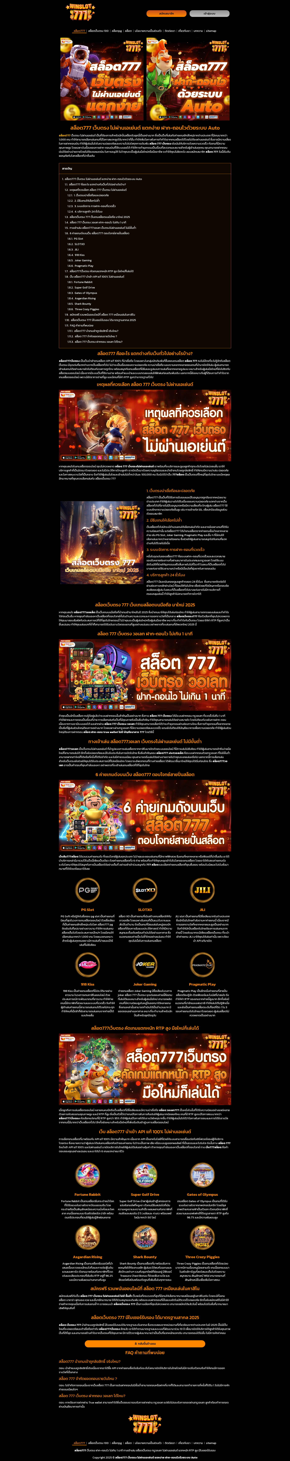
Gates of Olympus (86, 293)
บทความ (198, 31)
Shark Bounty (83, 304)
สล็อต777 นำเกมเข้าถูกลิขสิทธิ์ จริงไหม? (96, 331)
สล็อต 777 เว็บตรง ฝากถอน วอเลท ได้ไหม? (98, 342)
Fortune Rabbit (83, 282)
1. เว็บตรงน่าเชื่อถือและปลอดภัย (91, 195)
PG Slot (78, 239)
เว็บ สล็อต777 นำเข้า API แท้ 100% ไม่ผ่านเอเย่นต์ (97, 277)
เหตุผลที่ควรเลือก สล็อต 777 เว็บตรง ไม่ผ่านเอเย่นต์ (98, 190)
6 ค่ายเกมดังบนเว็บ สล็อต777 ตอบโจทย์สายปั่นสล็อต (99, 233)
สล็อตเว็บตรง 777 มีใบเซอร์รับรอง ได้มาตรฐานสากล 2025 (103, 320)
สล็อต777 (79, 31)
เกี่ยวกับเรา (184, 31)
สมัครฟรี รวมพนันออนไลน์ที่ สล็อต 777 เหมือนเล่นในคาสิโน (102, 315)
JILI (77, 249)
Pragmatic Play (84, 266)
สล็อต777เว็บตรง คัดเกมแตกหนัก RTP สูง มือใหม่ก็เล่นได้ (102, 271)
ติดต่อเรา (170, 31)
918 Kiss (80, 255)
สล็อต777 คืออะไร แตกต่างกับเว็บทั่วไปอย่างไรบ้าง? (97, 184)
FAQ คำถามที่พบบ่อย (81, 325)
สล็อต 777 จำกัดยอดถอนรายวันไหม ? (96, 336)
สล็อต (128, 31)
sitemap (211, 31)
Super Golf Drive (85, 287)
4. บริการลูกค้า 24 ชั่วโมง (88, 211)
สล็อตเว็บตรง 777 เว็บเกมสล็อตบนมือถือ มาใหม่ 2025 (100, 217)
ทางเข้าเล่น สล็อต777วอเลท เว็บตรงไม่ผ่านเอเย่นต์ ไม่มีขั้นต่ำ (103, 228)
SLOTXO (80, 244)
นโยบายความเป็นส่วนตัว (148, 31)
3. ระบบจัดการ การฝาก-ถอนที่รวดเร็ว (95, 206)
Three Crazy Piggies (87, 309)
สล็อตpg (117, 31)
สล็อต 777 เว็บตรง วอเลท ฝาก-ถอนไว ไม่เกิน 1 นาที (98, 222)
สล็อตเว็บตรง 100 (98, 31)
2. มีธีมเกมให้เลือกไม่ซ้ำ (87, 201)
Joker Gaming (83, 260)
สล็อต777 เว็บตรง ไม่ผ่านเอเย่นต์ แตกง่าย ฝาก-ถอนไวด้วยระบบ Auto (103, 179)
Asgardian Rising (85, 298)
